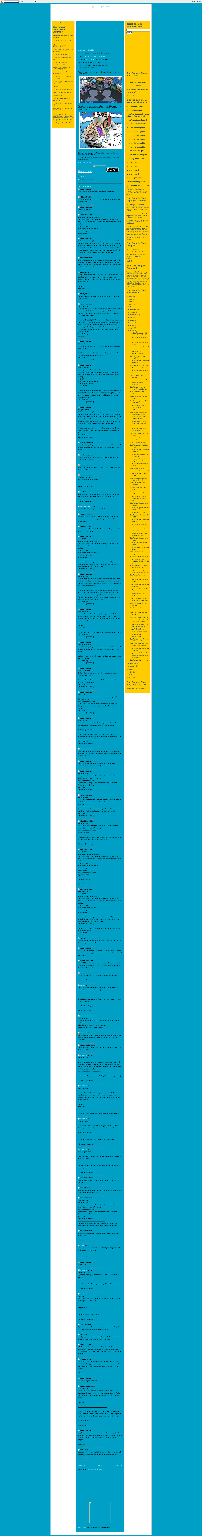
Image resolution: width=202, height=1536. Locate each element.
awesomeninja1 (85, 506)
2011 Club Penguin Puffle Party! (94, 53)
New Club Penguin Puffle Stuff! (139, 617)
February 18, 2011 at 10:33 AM (92, 1176)
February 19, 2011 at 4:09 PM (92, 1292)
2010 (130, 669)
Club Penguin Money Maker (137, 186)
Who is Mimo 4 (132, 174)
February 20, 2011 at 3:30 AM (92, 1332)
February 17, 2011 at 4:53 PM (92, 490)
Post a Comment (83, 1461)
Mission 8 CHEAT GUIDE (135, 132)
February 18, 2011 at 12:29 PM (92, 1186)
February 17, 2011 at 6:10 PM (92, 572)
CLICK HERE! (130, 96)
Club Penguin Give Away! (137, 512)
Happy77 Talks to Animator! (138, 653)
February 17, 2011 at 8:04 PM (92, 793)
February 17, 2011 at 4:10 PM (92, 453)
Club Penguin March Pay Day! (139, 660)
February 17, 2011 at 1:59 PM (92, 205)
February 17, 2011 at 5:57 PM (92, 524)
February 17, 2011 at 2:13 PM (92, 256)
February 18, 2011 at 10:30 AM (92, 1147)
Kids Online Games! (134, 110)
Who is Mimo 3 (132, 170)
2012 (130, 302)
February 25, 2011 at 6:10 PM (92, 1458)
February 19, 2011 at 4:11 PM (92, 1322)
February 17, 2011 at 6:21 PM (92, 716)
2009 (130, 672)
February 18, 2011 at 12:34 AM (92, 958)
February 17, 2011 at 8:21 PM (92, 847)
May (131, 325)
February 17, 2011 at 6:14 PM (92, 607)
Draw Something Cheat (135, 182)
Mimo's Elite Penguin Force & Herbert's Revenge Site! (137, 115)
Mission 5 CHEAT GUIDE (135, 143)
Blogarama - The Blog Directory (136, 688)
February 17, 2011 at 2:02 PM (92, 213)
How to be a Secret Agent (136, 155)
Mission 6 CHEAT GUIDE (135, 139)
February (133, 663)
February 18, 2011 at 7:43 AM (92, 1031)
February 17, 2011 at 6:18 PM (92, 666)
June (132, 323)
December (133, 307)
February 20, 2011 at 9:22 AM (92, 1376)
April (132, 328)
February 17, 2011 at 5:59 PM (92, 534)
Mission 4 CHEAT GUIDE (135, 147)
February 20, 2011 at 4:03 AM (92, 1342)
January (133, 666)
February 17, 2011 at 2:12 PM (92, 236)
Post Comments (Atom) (95, 1469)
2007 (130, 677)
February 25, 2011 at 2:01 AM (92, 1448)
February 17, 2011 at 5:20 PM (92, 504)
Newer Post (82, 1465)
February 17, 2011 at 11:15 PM (92, 946)
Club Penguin (89, 59)
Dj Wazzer (83, 1055)
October (133, 312)
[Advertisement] (101, 14)
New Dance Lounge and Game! (139, 365)
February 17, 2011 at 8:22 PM (92, 887)
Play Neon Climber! (84, 162)
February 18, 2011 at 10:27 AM (92, 1084)
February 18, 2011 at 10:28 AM (92, 1116)
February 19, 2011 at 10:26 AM (92, 1268)
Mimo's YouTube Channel (136, 120)
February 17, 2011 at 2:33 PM (92, 270)
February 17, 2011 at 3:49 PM (92, 363)
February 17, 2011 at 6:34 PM (92, 769)
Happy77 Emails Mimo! (137, 629)
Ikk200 (82, 985)
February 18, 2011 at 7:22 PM (92, 1243)
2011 (130, 304)
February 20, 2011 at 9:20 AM (92, 1357)
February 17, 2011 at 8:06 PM (92, 819)
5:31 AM (82, 176)
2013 (130, 299)
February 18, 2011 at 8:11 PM (92, 1260)
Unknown (83, 1033)
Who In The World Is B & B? (138, 442)
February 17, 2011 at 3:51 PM (92, 405)
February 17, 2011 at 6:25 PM (92, 759)
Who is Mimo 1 (132, 162)
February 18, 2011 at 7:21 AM (92, 1014)
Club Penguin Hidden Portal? (138, 380)
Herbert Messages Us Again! (138, 598)
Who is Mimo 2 (132, 166)
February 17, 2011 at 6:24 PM (92, 747)
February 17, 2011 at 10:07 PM (92, 936)
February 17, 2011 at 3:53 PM (92, 440)
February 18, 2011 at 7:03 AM (92, 983)
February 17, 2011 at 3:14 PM (92, 292)
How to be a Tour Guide (135, 151)
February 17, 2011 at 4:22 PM (92, 473)
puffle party (102, 56)
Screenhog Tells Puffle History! (139, 556)
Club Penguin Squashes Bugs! (139, 600)
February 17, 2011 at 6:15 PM (92, 640)
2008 (130, 675)
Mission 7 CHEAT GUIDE (135, 135)
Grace (82, 1245)
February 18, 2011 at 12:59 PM (92, 1196)
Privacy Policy (82, 1527)
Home (100, 1465)
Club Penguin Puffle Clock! (138, 468)
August (132, 317)
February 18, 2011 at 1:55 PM (92, 1229)
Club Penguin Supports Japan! (139, 426)
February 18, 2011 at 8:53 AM (92, 1043)
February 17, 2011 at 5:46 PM (92, 512)
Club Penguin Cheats (90, 56)
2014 (130, 296)
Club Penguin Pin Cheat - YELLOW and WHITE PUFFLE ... (137, 407)
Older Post (118, 1465)
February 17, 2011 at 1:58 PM (92, 195)
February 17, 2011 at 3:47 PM (92, 339)
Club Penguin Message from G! (139, 471)
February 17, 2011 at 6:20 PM (92, 690)
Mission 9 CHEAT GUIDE (135, 128)
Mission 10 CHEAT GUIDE (136, 124)
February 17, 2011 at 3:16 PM (92, 302)
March (132, 331)
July (131, 320)
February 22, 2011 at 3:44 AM (92, 1428)
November (133, 309)
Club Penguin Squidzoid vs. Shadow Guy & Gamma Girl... (138, 498)
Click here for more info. (138, 284)
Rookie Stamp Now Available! (139, 368)
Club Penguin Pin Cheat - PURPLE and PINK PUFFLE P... (139, 561)
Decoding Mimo (132, 159)
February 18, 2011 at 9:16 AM (92, 1053)
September (133, 315)
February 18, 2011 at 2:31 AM (92, 971)
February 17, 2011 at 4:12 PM (92, 463)
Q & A (142, 159)
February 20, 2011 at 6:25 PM (92, 1384)
